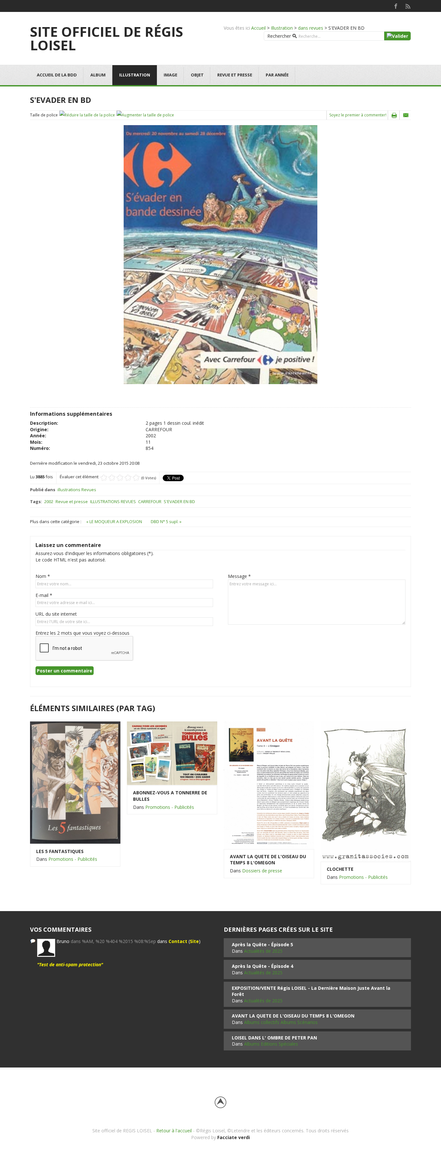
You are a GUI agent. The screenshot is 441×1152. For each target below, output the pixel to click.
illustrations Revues (76, 489)
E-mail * (44, 595)
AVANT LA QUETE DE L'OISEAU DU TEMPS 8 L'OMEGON (268, 859)
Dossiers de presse (262, 871)
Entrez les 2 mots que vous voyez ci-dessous (82, 633)
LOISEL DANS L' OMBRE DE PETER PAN (274, 1038)
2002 (48, 501)
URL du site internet (56, 614)
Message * (239, 576)
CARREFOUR (149, 501)
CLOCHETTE (340, 869)
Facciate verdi (233, 1137)
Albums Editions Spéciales (271, 1044)
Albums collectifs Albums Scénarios (281, 1022)
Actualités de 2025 (263, 951)
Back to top (220, 1102)
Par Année (277, 75)
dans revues (310, 28)
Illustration (282, 28)
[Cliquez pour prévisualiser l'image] (220, 254)
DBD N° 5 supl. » (166, 521)
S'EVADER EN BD (179, 501)
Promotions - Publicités (72, 859)
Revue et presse (234, 75)
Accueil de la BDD (57, 75)
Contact (178, 941)
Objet (197, 75)
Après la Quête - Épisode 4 (262, 966)
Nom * (43, 576)
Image (170, 75)
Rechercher (279, 36)
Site (194, 941)
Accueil (258, 28)
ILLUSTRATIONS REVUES (113, 501)
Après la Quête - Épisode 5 (262, 944)
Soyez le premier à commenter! (357, 115)
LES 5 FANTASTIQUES (60, 851)
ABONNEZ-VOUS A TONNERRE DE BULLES (170, 796)
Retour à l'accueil (174, 1130)
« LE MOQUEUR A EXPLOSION (114, 521)
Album (98, 75)
